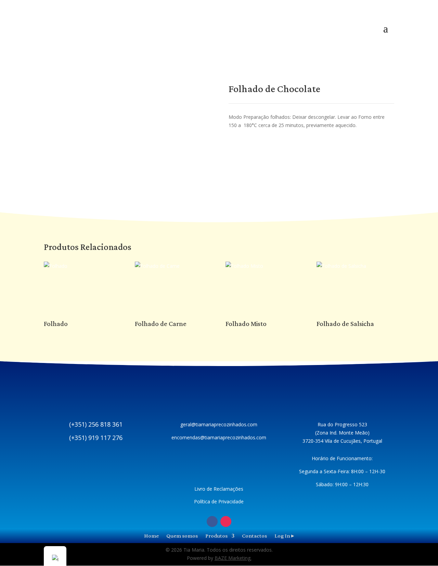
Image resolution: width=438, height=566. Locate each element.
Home (151, 535)
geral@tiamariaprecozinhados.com (218, 424)
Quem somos (182, 535)
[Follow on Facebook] (212, 521)
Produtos (216, 535)
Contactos (254, 535)
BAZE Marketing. (233, 558)
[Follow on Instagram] (225, 521)
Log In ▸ (284, 535)
